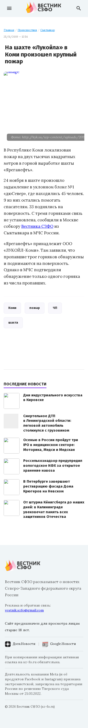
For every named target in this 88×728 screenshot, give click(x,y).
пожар (34, 308)
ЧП (55, 308)
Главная (9, 30)
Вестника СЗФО (37, 226)
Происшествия (27, 30)
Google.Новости (63, 644)
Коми (12, 308)
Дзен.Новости (24, 644)
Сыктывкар (47, 30)
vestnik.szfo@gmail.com (24, 610)
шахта (13, 322)
